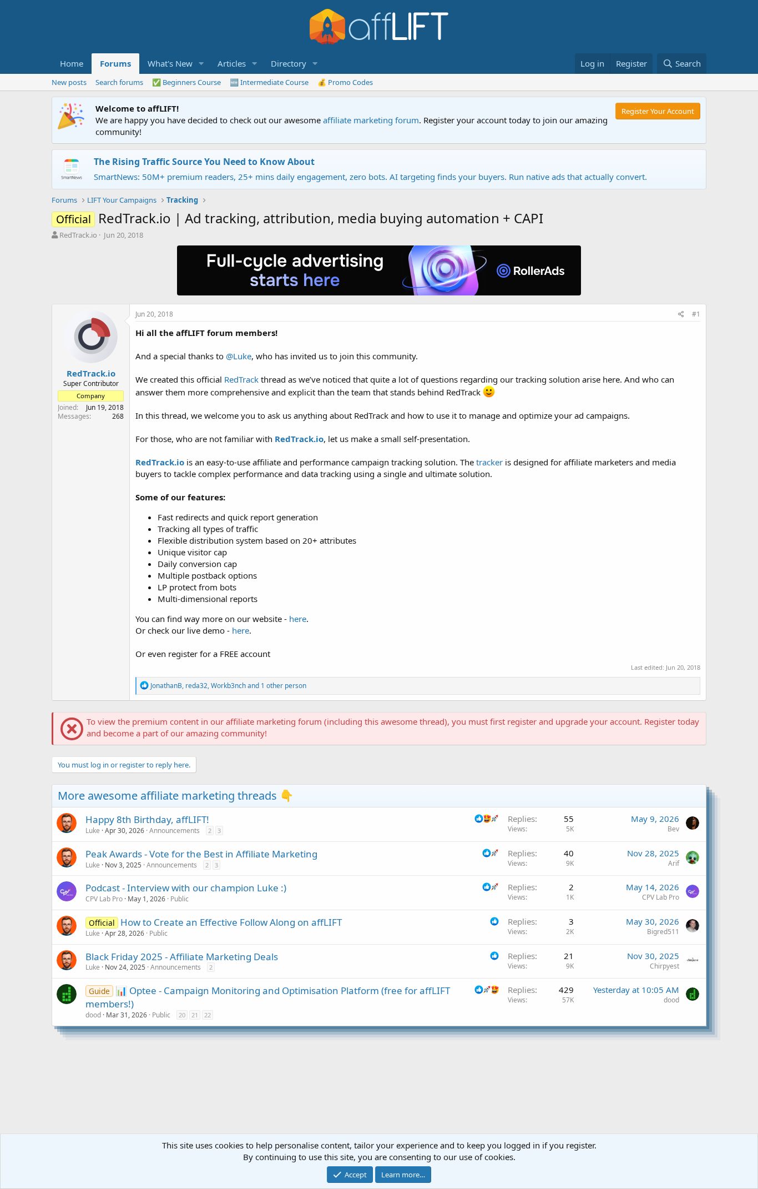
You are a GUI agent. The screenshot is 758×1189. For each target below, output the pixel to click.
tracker (489, 462)
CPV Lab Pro (104, 899)
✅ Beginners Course (186, 82)
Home (71, 63)
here (297, 618)
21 (194, 1015)
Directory (288, 63)
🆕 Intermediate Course (269, 82)
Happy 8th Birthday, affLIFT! (147, 819)
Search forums (119, 82)
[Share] (681, 314)
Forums (115, 63)
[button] (201, 63)
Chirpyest (664, 966)
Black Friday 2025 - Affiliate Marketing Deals (181, 956)
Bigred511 (663, 931)
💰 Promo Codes (345, 82)
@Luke (238, 356)
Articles (232, 63)
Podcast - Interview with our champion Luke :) (185, 887)
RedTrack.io (78, 235)
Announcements (174, 830)
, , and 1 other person (228, 685)
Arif (673, 863)
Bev (673, 829)
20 (182, 1015)
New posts (69, 82)
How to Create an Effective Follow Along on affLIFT (231, 922)
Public (179, 899)
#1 (696, 314)
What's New (170, 63)
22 (207, 1015)
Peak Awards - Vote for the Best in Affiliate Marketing (201, 853)
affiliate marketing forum (371, 120)
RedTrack (241, 379)
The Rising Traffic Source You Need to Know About (204, 161)
